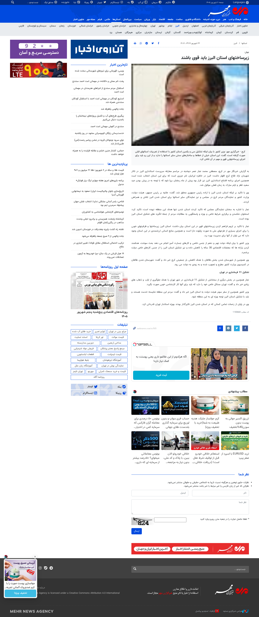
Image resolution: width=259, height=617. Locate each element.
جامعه (170, 19)
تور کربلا (99, 337)
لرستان (158, 32)
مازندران (148, 32)
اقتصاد (162, 19)
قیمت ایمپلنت (114, 354)
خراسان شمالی (86, 26)
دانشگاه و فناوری (193, 19)
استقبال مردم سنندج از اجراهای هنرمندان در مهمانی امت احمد (99, 90)
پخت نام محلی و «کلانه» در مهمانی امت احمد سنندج (98, 81)
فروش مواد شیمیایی (84, 348)
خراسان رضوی (102, 26)
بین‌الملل (127, 19)
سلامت (179, 19)
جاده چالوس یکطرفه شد (112, 109)
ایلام (170, 26)
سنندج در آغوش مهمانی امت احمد (107, 126)
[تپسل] (135, 344)
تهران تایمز (78, 371)
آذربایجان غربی (209, 26)
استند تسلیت (81, 337)
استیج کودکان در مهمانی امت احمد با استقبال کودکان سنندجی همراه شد (98, 100)
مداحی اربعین (114, 343)
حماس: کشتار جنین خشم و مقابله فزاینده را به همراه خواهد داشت (98, 152)
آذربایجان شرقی (226, 26)
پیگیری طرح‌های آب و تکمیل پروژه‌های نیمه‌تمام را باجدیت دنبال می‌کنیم (100, 117)
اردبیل (185, 26)
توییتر (100, 2)
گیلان (167, 32)
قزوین (245, 32)
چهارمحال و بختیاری (138, 26)
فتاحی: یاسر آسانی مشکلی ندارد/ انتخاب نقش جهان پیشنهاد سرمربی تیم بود (99, 203)
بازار (154, 19)
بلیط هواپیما (83, 360)
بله (128, 2)
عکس (107, 19)
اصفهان (195, 26)
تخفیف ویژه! (20, 593)
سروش (155, 2)
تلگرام (169, 2)
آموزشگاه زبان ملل (83, 366)
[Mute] (200, 377)
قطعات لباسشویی (85, 354)
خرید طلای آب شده (81, 331)
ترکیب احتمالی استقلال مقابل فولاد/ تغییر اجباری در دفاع (98, 245)
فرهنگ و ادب (235, 19)
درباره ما (41, 588)
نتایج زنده (65, 2)
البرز (177, 26)
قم (237, 32)
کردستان (229, 32)
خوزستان (72, 26)
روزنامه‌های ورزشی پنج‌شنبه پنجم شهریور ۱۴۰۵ (100, 312)
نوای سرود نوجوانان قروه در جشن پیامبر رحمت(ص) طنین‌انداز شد (99, 142)
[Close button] (35, 557)
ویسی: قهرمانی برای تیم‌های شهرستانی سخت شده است (99, 72)
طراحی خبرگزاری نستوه (232, 611)
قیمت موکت (118, 337)
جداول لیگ (49, 2)
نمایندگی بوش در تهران (112, 366)
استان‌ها (116, 19)
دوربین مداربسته (85, 343)
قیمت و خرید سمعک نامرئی (112, 371)
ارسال (136, 531)
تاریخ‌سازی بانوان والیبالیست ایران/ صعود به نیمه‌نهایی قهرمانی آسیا (98, 193)
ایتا (75, 2)
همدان (118, 32)
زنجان (61, 26)
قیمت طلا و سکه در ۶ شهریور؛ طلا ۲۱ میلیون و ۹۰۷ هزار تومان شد (99, 172)
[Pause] (194, 377)
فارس (21, 26)
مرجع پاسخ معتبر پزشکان (112, 348)
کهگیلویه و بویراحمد (193, 32)
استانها (244, 43)
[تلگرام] (51, 568)
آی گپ (141, 2)
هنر (224, 19)
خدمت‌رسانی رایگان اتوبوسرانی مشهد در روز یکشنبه (99, 133)
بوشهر (162, 26)
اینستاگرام (115, 2)
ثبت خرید (161, 375)
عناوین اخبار (242, 26)
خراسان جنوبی (119, 26)
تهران (153, 26)
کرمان (219, 32)
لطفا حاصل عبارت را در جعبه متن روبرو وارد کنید (224, 519)
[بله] (45, 568)
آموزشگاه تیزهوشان (112, 360)
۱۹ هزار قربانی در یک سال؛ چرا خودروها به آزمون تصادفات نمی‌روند (101, 255)
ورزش (147, 19)
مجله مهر (91, 19)
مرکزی (138, 32)
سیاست (138, 19)
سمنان (53, 26)
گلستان (177, 32)
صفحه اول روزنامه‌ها (114, 267)
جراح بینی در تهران (117, 331)
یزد (111, 32)
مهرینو (91, 371)
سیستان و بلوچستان (36, 26)
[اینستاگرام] (40, 568)
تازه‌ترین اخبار (119, 64)
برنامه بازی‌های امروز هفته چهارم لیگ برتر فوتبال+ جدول (100, 182)
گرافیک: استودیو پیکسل (205, 611)
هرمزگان (129, 32)
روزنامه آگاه (99, 377)
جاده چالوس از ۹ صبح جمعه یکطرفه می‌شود (103, 236)
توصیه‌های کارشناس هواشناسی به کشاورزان (103, 212)
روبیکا (87, 2)
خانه (246, 19)
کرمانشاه (209, 32)
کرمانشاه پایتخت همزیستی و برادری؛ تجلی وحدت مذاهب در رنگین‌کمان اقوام (100, 221)
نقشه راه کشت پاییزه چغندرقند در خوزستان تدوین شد (98, 229)
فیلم (100, 19)
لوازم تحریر (100, 331)
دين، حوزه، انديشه (211, 19)
